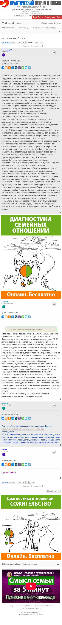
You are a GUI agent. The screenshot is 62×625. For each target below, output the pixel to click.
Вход (59, 17)
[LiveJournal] (16, 67)
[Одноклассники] (9, 67)
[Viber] (19, 67)
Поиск (40, 17)
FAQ (35, 17)
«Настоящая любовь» (31, 11)
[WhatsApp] (22, 67)
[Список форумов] (31, 4)
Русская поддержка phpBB (31, 608)
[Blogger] (6, 67)
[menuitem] (8, 23)
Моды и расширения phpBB (31, 612)
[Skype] (26, 67)
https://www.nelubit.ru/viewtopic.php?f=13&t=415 (23, 429)
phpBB (26, 606)
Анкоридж (5, 301)
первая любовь (13, 38)
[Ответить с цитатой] (54, 52)
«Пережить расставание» (31, 14)
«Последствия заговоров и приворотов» (31, 16)
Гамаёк (4, 449)
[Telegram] (29, 67)
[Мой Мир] (12, 67)
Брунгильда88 (7, 50)
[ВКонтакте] (3, 67)
